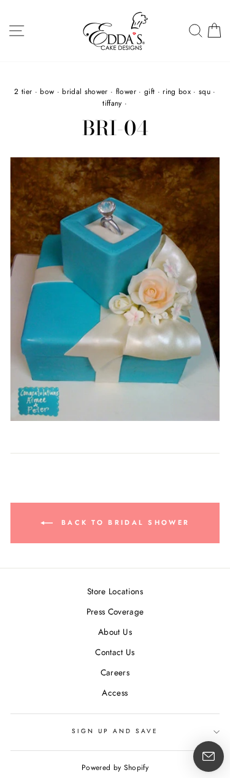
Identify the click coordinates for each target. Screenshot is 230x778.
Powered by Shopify (115, 767)
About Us (115, 632)
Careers (115, 672)
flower (126, 91)
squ (204, 91)
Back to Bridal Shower (124, 522)
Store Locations (115, 591)
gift (149, 91)
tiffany (111, 103)
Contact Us (114, 652)
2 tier (23, 91)
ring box (177, 91)
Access (115, 692)
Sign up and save (115, 731)
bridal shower (84, 91)
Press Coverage (115, 611)
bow (47, 91)
